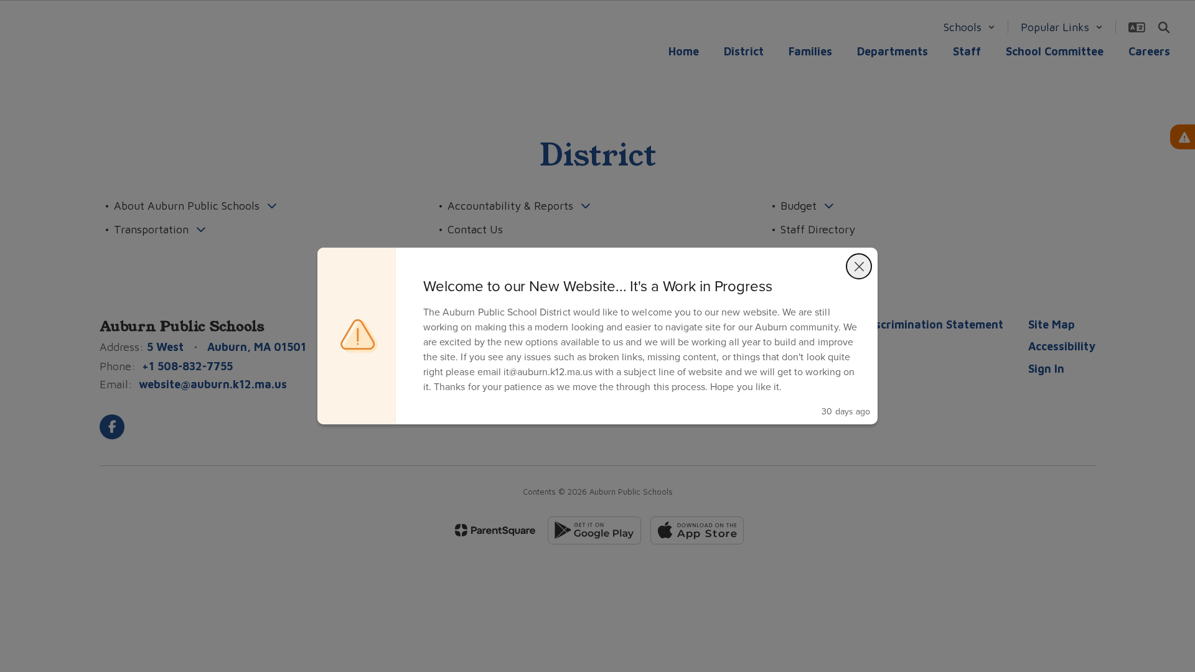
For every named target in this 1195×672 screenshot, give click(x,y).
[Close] (858, 266)
